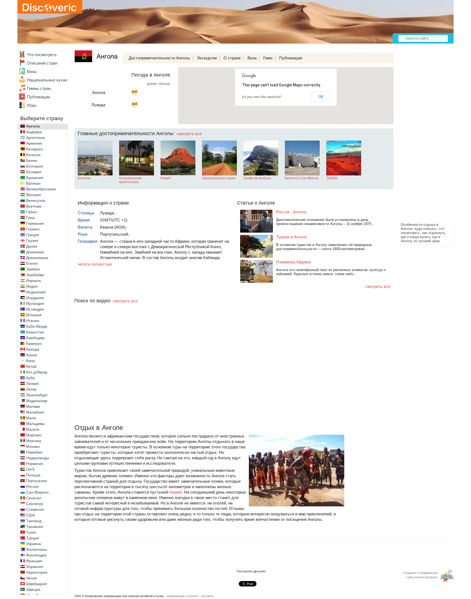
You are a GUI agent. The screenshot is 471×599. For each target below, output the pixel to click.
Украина (33, 544)
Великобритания (41, 189)
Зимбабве (35, 275)
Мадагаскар (36, 401)
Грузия (32, 240)
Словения (35, 509)
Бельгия (33, 155)
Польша (33, 475)
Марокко (33, 435)
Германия (35, 223)
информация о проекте (183, 596)
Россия (32, 486)
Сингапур (34, 503)
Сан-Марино (37, 492)
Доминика (35, 252)
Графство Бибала (257, 178)
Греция (32, 235)
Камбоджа (35, 338)
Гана (30, 217)
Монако (33, 446)
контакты (207, 596)
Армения (34, 143)
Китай (31, 366)
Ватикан (33, 183)
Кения (31, 355)
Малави (33, 406)
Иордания (35, 298)
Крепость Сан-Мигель (302, 178)
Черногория (36, 572)
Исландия (35, 309)
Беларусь (34, 149)
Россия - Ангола (291, 211)
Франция (34, 561)
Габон (31, 212)
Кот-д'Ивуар (36, 372)
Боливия (33, 172)
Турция (32, 538)
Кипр (30, 360)
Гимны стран (39, 88)
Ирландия (35, 303)
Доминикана (37, 258)
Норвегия (34, 463)
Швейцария (36, 584)
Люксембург (37, 395)
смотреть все (189, 133)
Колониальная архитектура (130, 180)
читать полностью (95, 264)
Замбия (33, 269)
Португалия (36, 481)
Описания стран (42, 63)
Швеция (33, 589)
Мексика (33, 441)
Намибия (34, 452)
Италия (32, 320)
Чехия (31, 578)
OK (320, 97)
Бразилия (34, 177)
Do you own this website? (262, 97)
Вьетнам (33, 206)
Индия (32, 286)
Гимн (267, 58)
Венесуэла (35, 200)
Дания (31, 246)
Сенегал (33, 498)
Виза (251, 58)
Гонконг (33, 229)
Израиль (33, 280)
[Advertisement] (421, 138)
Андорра (34, 132)
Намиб (166, 178)
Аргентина (35, 137)
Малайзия (35, 412)
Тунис (31, 532)
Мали (31, 418)
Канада (32, 349)
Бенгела (84, 178)
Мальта (32, 429)
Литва (31, 389)
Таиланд (33, 521)
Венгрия (33, 195)
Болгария (34, 166)
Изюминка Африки (293, 262)
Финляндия (36, 555)
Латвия (32, 383)
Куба (30, 378)
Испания (34, 315)
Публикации (38, 97)
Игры (32, 105)
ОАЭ (30, 469)
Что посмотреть (42, 54)
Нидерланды (37, 458)
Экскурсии (207, 58)
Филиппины (36, 549)
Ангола (33, 126)
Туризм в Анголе (291, 237)
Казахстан (35, 332)
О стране (232, 58)
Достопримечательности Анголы (159, 58)
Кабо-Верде (36, 326)
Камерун (34, 343)
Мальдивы (35, 423)
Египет (32, 263)
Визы (32, 71)
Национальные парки (218, 178)
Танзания (34, 526)
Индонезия (36, 292)
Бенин (31, 160)
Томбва (331, 178)
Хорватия (34, 566)
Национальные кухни (47, 80)
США (30, 515)
